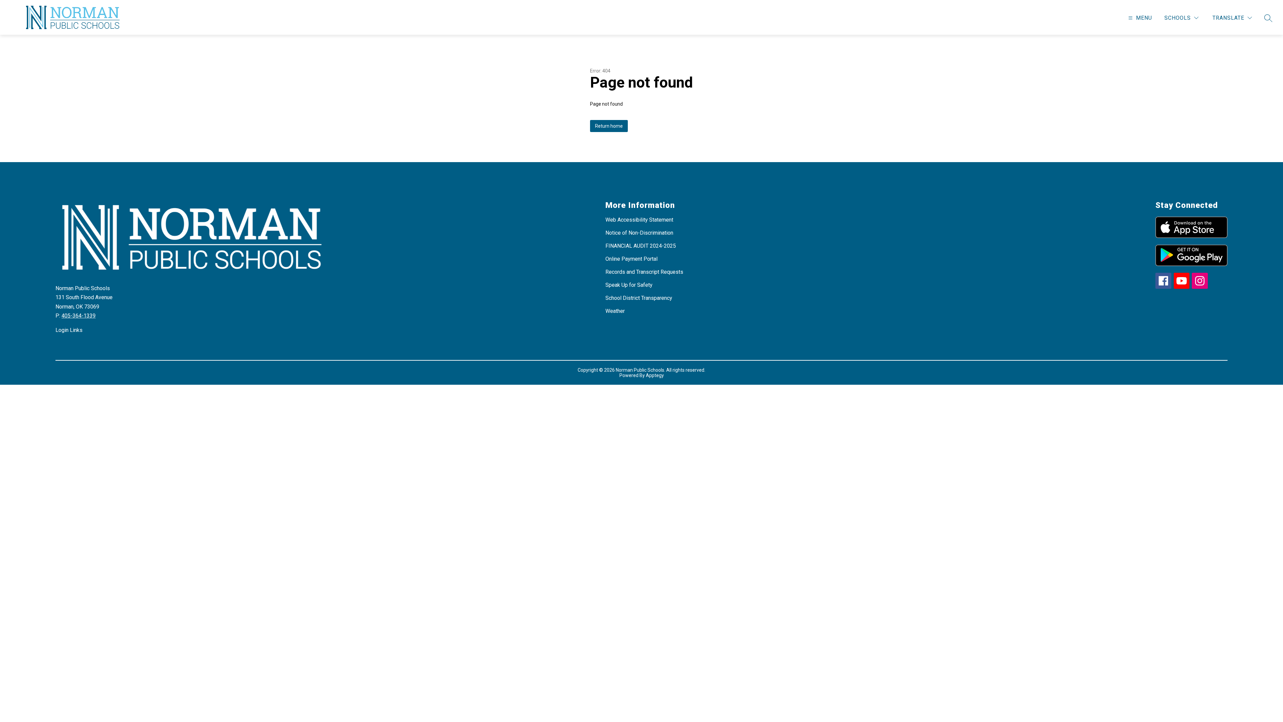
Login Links (69, 330)
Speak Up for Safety (629, 285)
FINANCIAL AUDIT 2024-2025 (640, 246)
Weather (615, 311)
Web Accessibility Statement (639, 220)
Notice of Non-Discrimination (639, 233)
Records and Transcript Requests (644, 272)
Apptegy (655, 375)
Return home (609, 126)
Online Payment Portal (631, 259)
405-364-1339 (78, 316)
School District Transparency (638, 298)
